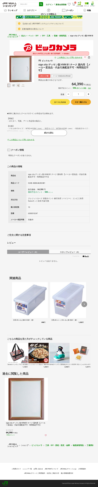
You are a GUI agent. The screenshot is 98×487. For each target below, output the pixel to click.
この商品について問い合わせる (69, 57)
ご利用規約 (82, 469)
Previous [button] (15, 69)
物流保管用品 (78, 445)
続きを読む (49, 133)
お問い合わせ (38, 469)
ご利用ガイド (16, 469)
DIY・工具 (46, 36)
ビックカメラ (37, 445)
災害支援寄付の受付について (33, 29)
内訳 (89, 88)
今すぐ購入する (81, 102)
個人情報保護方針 (67, 473)
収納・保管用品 (60, 36)
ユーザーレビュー (28, 252)
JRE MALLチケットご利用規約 (34, 473)
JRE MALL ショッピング (12, 36)
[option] (20, 68)
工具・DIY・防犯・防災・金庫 (57, 445)
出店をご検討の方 (53, 473)
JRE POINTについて (51, 469)
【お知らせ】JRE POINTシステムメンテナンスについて (43, 24)
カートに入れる (60, 102)
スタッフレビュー (70, 252)
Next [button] (26, 69)
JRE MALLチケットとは (68, 469)
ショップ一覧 (27, 469)
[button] (84, 304)
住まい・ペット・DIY (30, 36)
